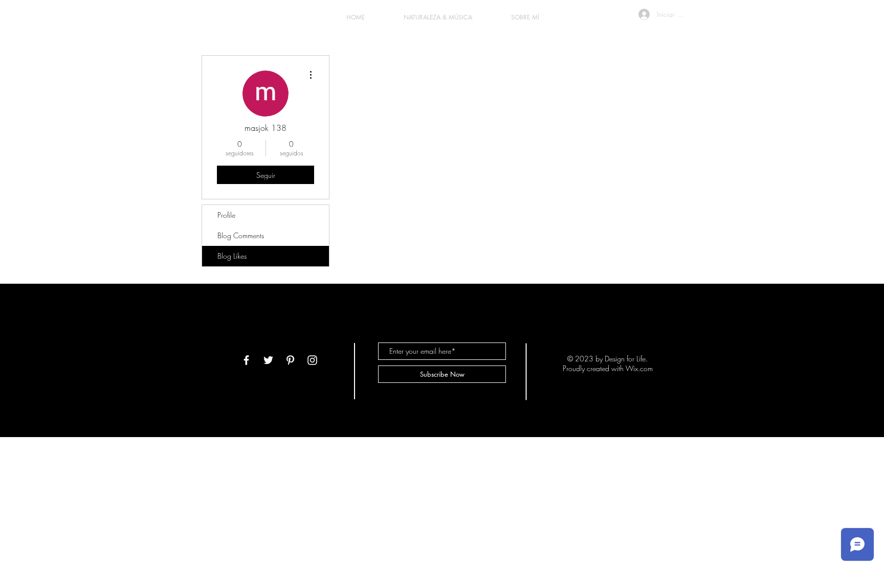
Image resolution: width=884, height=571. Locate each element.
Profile (226, 215)
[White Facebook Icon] (246, 360)
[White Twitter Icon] (268, 360)
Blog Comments (240, 235)
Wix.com (639, 368)
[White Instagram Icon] (312, 360)
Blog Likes (232, 256)
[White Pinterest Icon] (290, 360)
